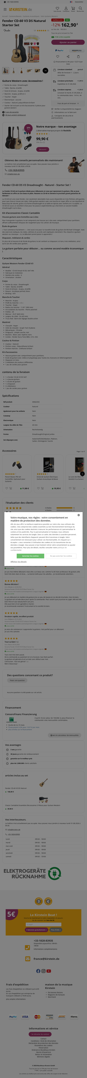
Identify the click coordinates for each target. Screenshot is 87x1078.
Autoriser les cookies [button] (30, 556)
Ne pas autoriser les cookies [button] (61, 556)
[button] (19, 562)
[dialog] (43, 539)
